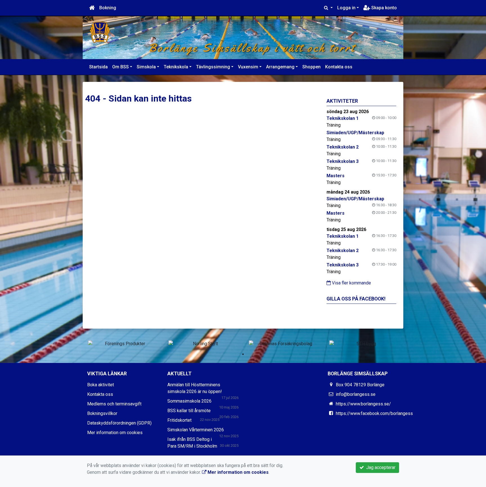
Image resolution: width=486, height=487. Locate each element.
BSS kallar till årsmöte (189, 410)
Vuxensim (248, 66)
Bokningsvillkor (102, 413)
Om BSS (120, 66)
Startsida (98, 66)
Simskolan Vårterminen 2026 (195, 429)
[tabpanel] (122, 344)
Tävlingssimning (213, 66)
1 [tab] (243, 354)
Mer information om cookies (115, 432)
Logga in (346, 7)
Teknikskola (176, 66)
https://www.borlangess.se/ (363, 404)
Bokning (107, 7)
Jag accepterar (379, 467)
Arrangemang (280, 66)
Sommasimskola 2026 (189, 401)
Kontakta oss (338, 66)
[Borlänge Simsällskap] (243, 37)
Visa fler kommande (351, 283)
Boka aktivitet (100, 384)
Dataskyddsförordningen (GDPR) (119, 423)
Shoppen (311, 66)
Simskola (146, 66)
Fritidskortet (179, 420)
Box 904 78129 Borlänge (360, 384)
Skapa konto (383, 7)
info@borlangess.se (355, 394)
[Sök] (328, 8)
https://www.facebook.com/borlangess (374, 413)
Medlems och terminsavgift (114, 404)
